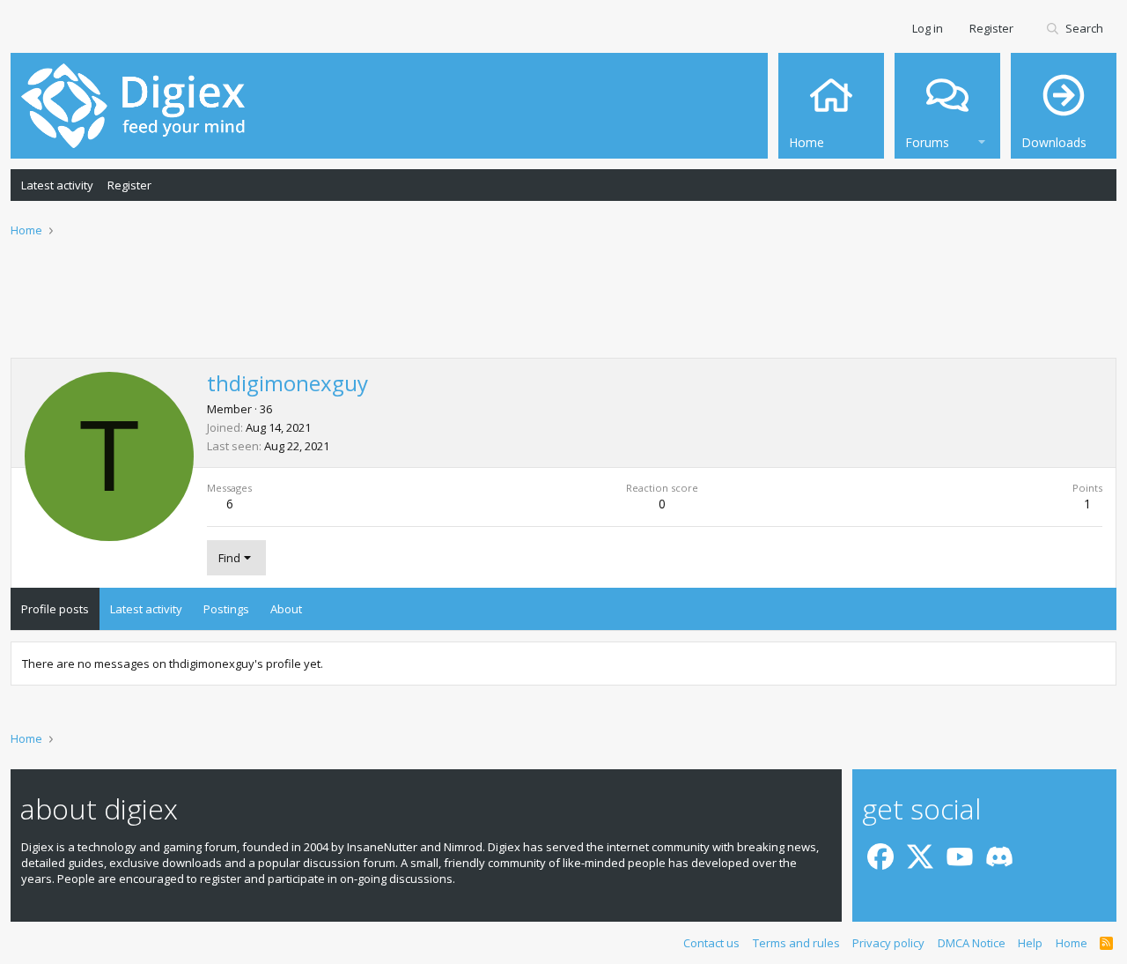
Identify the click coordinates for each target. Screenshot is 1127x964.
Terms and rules (796, 943)
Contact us (711, 943)
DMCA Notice (971, 943)
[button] (981, 140)
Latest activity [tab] (146, 609)
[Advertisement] (563, 309)
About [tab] (286, 609)
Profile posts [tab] (55, 609)
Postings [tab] (226, 609)
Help (1030, 943)
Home (1071, 943)
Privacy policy (888, 943)
